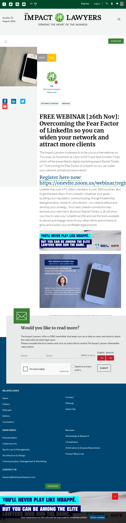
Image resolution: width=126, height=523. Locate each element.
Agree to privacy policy (83, 368)
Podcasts (7, 410)
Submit (104, 368)
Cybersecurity (9, 443)
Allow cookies (97, 517)
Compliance (71, 441)
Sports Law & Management (16, 449)
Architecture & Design (13, 455)
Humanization (9, 437)
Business (69, 430)
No (102, 358)
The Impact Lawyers (49, 103)
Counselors (8, 421)
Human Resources (74, 453)
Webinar (66, 103)
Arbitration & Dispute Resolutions (82, 447)
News (5, 398)
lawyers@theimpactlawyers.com (18, 477)
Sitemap (69, 403)
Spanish (110, 352)
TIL (51, 89)
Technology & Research (77, 436)
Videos (6, 404)
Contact (69, 397)
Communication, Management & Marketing (24, 461)
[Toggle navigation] (5, 42)
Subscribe (116, 41)
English (101, 352)
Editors (6, 415)
